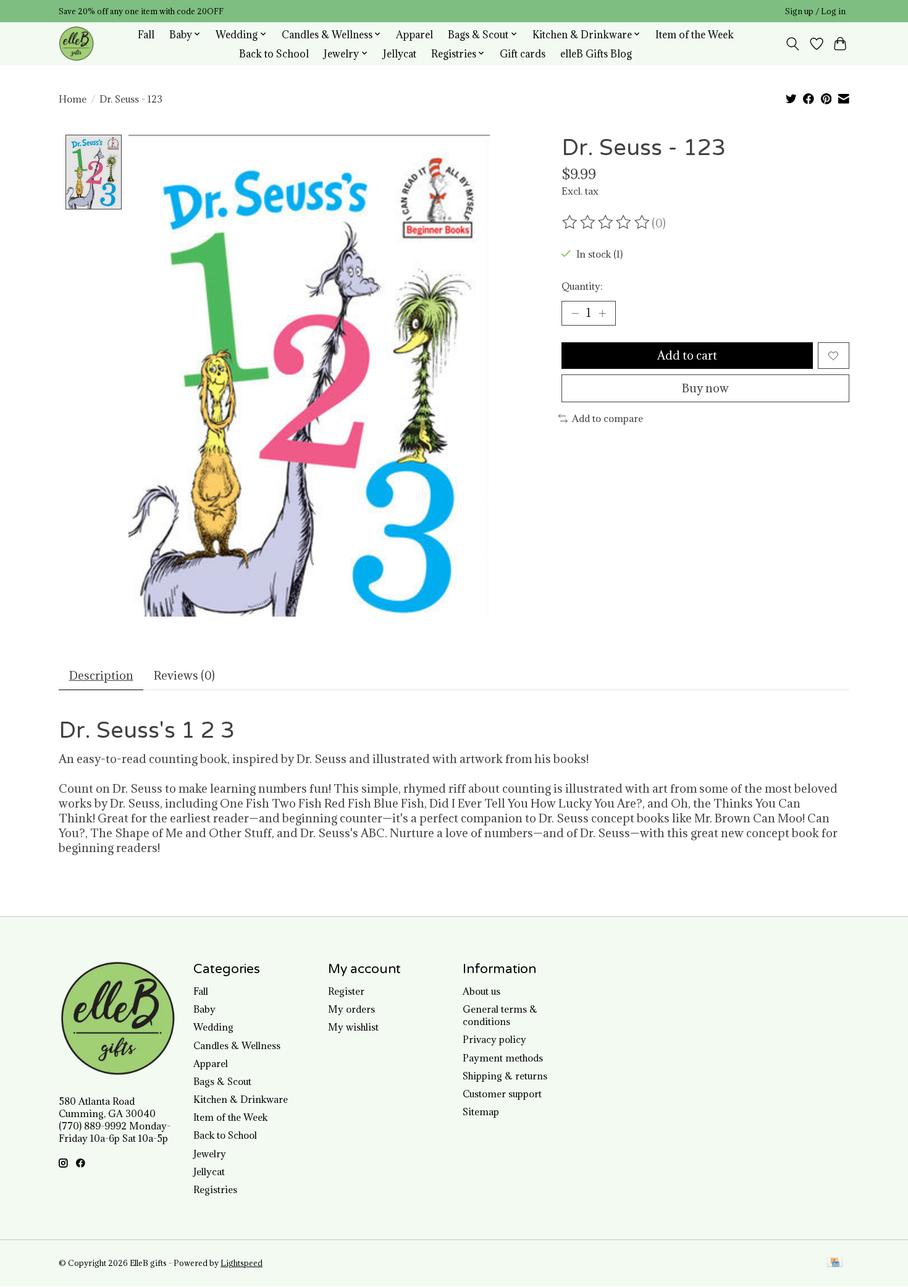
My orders (351, 1009)
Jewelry (209, 1153)
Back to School (274, 53)
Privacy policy (494, 1039)
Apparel (414, 34)
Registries (215, 1189)
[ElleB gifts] (76, 44)
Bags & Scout (222, 1081)
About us (481, 991)
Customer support (502, 1093)
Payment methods (503, 1058)
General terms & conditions (500, 1015)
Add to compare (607, 418)
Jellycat (399, 53)
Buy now (705, 388)
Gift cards (522, 53)
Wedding (213, 1027)
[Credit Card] (835, 1263)
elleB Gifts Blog (596, 53)
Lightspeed (242, 1263)
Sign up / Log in (815, 11)
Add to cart (687, 355)
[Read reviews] (606, 222)
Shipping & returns (505, 1076)
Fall (146, 34)
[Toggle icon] (793, 44)
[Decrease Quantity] (575, 313)
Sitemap (481, 1111)
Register (346, 991)
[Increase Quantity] (602, 313)
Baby (204, 1009)
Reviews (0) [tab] (184, 675)
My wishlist (353, 1027)
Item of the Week (694, 34)
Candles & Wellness (236, 1045)
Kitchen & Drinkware (240, 1099)
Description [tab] (101, 675)
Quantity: (581, 286)
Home (72, 99)
